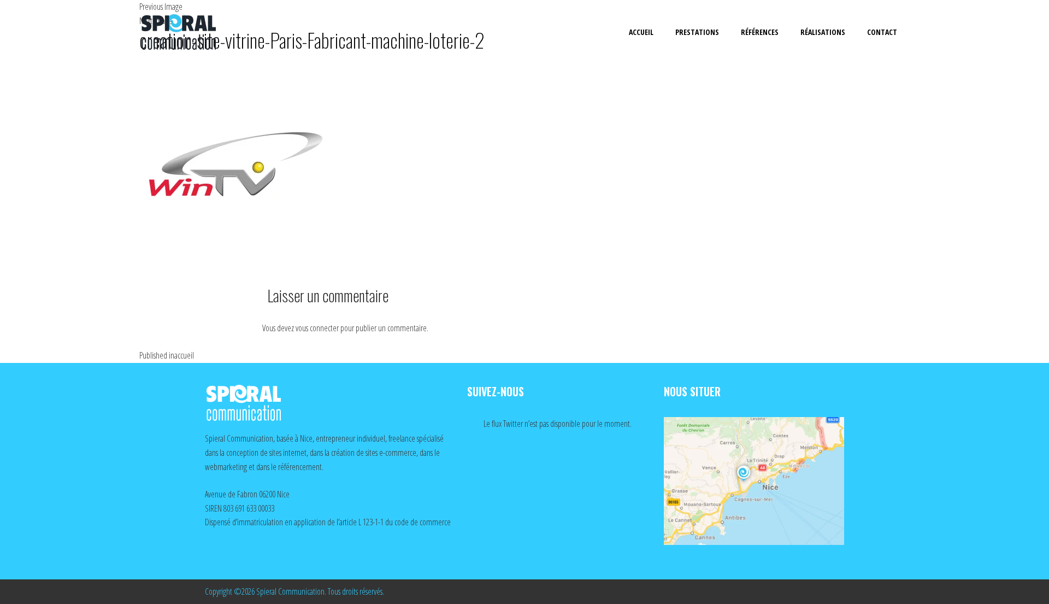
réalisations (822, 32)
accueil (641, 32)
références (760, 32)
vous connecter (317, 328)
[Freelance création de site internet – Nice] (188, 33)
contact (882, 32)
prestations (697, 32)
